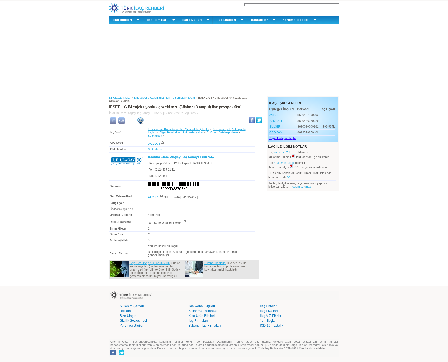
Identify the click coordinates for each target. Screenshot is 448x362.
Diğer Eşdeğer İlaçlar (283, 138)
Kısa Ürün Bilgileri (202, 315)
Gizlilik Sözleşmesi (133, 320)
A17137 (153, 197)
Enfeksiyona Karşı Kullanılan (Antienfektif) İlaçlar (178, 129)
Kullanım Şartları (132, 306)
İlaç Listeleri (268, 306)
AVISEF (274, 115)
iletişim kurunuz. (301, 186)
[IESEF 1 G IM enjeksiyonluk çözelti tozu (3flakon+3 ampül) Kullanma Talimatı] (113, 123)
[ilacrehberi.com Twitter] (121, 354)
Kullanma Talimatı (284, 152)
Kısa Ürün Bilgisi (283, 162)
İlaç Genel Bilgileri (202, 306)
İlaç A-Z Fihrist (270, 315)
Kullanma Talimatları (203, 311)
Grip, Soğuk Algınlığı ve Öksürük (150, 263)
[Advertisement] (224, 59)
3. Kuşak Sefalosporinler (222, 132)
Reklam (125, 311)
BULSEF (275, 126)
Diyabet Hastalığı (215, 263)
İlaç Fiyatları (269, 311)
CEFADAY (276, 132)
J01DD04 (154, 143)
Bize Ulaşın (128, 315)
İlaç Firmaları (198, 320)
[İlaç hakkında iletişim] (140, 123)
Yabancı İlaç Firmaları (205, 325)
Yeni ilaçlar (268, 320)
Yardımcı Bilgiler (132, 325)
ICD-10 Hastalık (271, 325)
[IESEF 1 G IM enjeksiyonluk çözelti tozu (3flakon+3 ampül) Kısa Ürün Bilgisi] (121, 123)
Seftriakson (155, 135)
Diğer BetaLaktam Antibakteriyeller (181, 132)
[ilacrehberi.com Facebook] (113, 354)
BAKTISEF (276, 120)
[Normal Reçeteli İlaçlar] (184, 222)
